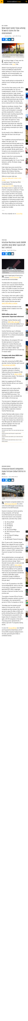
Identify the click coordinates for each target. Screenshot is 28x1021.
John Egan (4, 250)
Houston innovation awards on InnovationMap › (10, 925)
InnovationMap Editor (6, 673)
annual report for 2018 (7, 186)
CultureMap (19, 213)
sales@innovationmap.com (9, 854)
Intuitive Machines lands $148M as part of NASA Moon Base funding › (12, 437)
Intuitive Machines (14, 277)
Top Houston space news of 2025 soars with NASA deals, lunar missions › (13, 431)
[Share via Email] (12, 39)
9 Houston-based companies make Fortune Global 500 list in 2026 (14, 471)
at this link (21, 830)
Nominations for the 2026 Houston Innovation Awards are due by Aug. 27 (14, 668)
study (13, 64)
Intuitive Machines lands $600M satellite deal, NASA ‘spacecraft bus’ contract (14, 245)
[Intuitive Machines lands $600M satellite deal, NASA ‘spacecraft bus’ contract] (13, 266)
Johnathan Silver (8, 36)
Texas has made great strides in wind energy (11, 179)
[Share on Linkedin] (9, 39)
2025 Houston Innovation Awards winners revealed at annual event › (13, 922)
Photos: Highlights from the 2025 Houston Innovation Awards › (13, 920)
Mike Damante (5, 476)
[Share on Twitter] (6, 39)
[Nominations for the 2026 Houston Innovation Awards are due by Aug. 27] (13, 693)
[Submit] (26, 2)
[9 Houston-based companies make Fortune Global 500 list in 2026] (13, 492)
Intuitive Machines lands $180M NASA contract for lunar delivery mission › (12, 440)
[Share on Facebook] (3, 39)
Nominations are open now (17, 717)
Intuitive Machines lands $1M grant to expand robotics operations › (11, 434)
